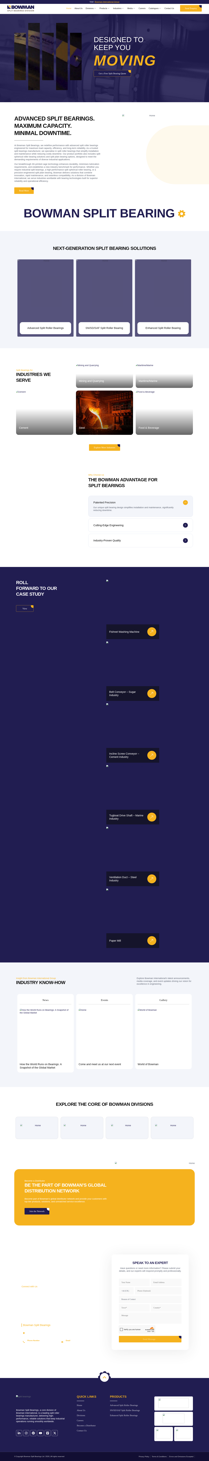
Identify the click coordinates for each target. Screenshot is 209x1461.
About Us (78, 8)
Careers (142, 8)
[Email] (62, 1342)
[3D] (127, 1128)
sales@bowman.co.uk (75, 1343)
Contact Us (169, 8)
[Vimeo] (48, 1433)
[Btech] (172, 1128)
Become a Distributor (86, 1425)
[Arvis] (82, 1128)
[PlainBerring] (36, 1128)
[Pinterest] (33, 1433)
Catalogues (154, 8)
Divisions (90, 8)
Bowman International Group (107, 2)
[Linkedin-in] (19, 1433)
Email (68, 1340)
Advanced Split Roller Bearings (124, 1405)
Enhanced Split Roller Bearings (124, 1415)
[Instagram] (26, 1433)
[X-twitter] (55, 1433)
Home (68, 8)
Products (103, 8)
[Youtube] (40, 1433)
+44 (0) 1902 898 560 (36, 1343)
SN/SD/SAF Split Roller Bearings (125, 1410)
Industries (117, 8)
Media (130, 8)
